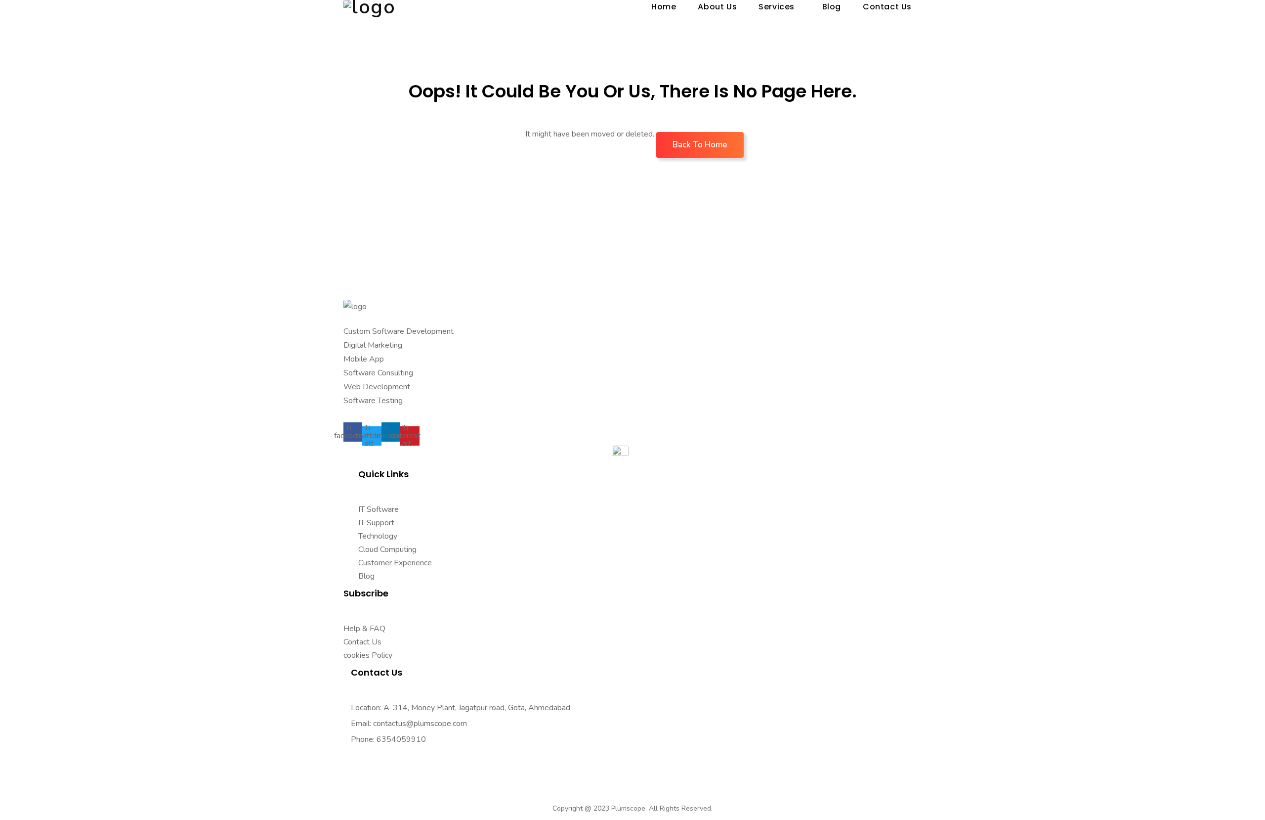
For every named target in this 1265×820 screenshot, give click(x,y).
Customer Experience (395, 562)
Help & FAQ (364, 628)
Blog (366, 576)
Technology (377, 536)
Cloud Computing (387, 549)
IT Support (376, 522)
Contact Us (362, 642)
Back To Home (700, 144)
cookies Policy (367, 655)
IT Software (378, 509)
